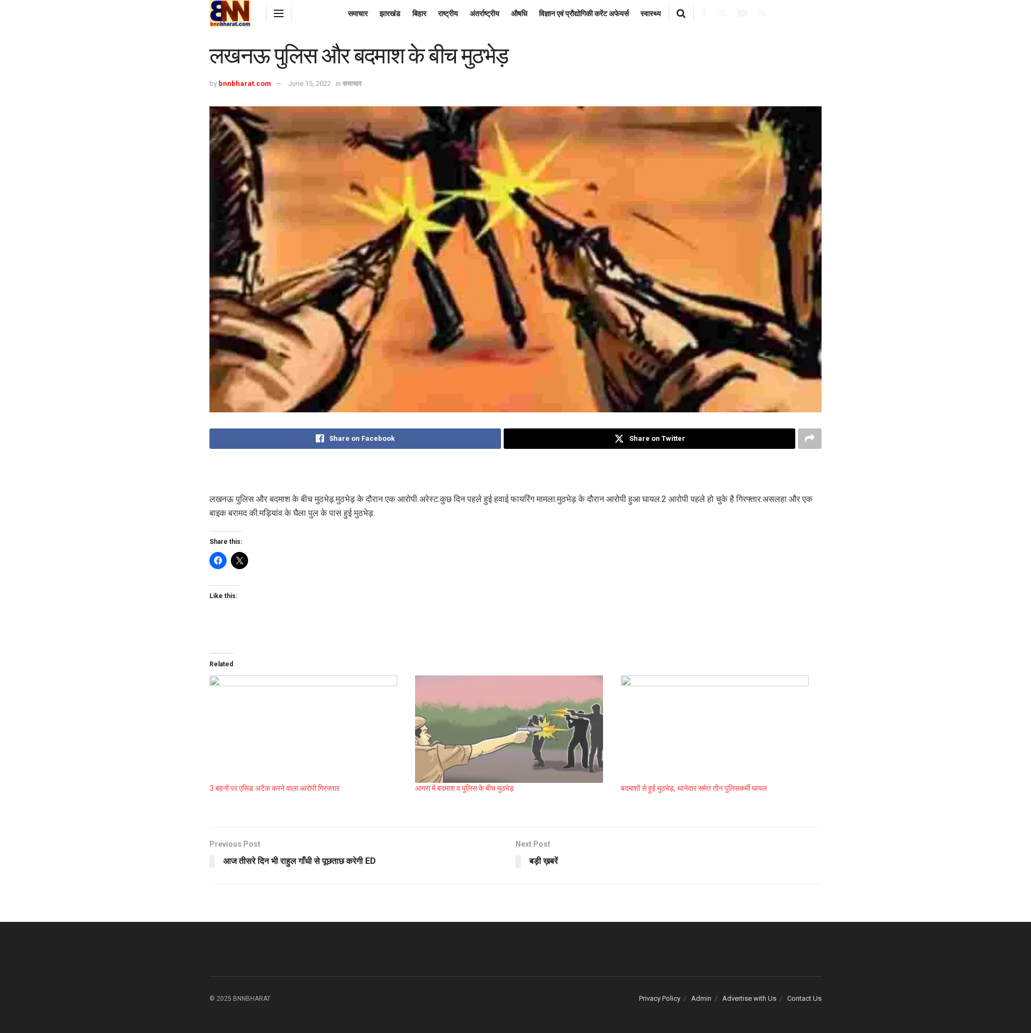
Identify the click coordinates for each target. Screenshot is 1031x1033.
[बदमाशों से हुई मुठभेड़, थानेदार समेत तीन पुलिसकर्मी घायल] (718, 729)
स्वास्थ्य (651, 13)
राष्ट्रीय (448, 13)
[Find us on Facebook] (704, 14)
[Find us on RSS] (762, 14)
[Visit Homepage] (230, 13)
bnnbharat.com (245, 83)
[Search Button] (681, 13)
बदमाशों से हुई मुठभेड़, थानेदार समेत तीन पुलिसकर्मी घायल (694, 788)
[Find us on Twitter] (722, 13)
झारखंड (390, 13)
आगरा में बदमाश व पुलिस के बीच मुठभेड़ (464, 788)
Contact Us (804, 998)
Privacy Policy (659, 998)
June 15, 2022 (309, 83)
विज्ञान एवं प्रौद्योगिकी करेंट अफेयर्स (584, 13)
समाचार (358, 13)
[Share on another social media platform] (810, 438)
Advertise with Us (749, 998)
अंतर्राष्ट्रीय (484, 13)
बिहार (419, 13)
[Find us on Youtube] (742, 14)
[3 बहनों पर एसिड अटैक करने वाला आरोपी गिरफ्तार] (306, 729)
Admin (701, 998)
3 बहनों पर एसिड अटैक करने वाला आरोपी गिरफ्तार (274, 788)
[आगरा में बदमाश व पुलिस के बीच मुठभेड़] (512, 729)
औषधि (519, 13)
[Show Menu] (279, 13)
